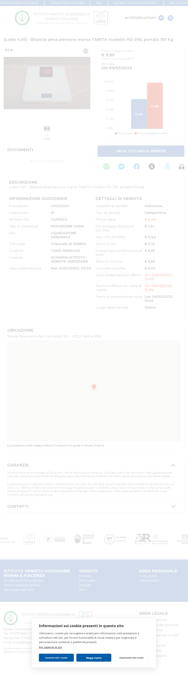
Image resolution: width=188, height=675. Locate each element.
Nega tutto (94, 658)
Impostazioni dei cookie (132, 657)
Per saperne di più (50, 647)
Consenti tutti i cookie (56, 657)
